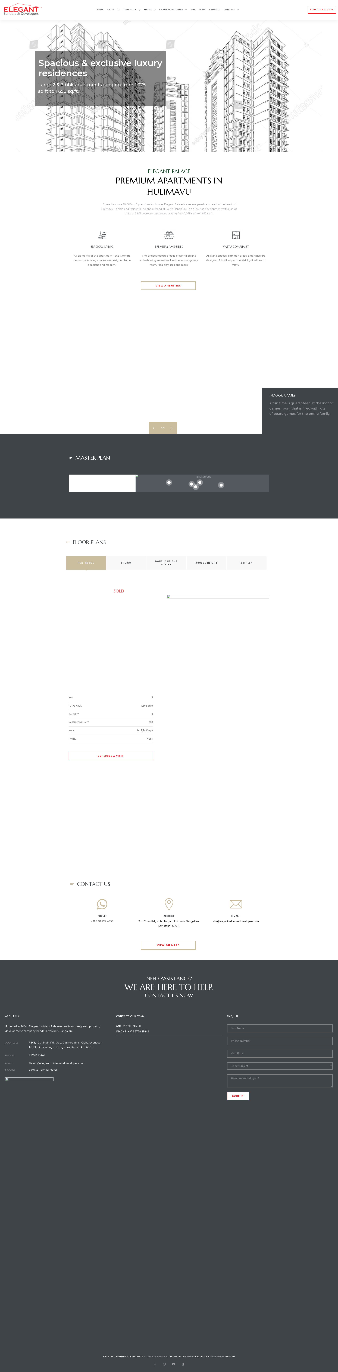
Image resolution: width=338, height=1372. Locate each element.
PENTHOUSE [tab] (86, 563)
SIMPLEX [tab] (246, 563)
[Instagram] (164, 1364)
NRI (193, 10)
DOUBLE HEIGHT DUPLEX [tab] (166, 563)
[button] (322, 10)
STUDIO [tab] (126, 563)
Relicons (230, 1356)
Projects (130, 10)
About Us (113, 10)
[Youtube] (174, 1364)
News (202, 10)
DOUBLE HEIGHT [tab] (206, 563)
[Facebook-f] (155, 1364)
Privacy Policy (200, 1356)
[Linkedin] (183, 1364)
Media (148, 10)
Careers (214, 10)
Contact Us (232, 10)
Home (100, 10)
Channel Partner (171, 10)
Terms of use (178, 1356)
